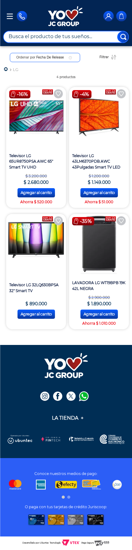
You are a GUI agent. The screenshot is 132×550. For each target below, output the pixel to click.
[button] (63, 497)
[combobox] (66, 37)
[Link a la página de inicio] (6, 69)
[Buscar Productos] (123, 36)
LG (15, 69)
